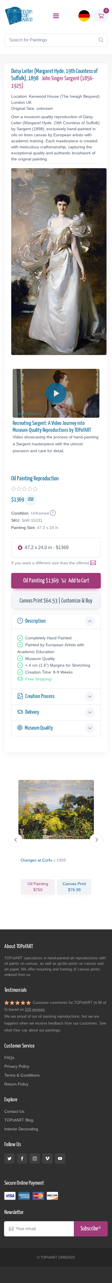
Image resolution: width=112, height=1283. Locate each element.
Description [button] (35, 621)
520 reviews (35, 1009)
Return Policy (16, 1084)
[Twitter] (9, 1158)
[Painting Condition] (52, 513)
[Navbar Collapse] (56, 16)
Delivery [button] (32, 712)
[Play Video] (56, 393)
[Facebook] (22, 1158)
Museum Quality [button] (39, 728)
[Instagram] (35, 1158)
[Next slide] (96, 840)
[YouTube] (60, 1158)
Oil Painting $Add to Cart (56, 581)
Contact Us (14, 1111)
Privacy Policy (16, 1066)
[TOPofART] (18, 15)
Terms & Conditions (22, 1075)
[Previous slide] (15, 840)
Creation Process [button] (40, 696)
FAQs (9, 1057)
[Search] (101, 40)
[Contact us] (94, 563)
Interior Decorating (21, 1129)
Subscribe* (90, 1229)
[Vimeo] (47, 1158)
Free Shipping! (38, 679)
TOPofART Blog (18, 1120)
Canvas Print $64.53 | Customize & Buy (56, 601)
